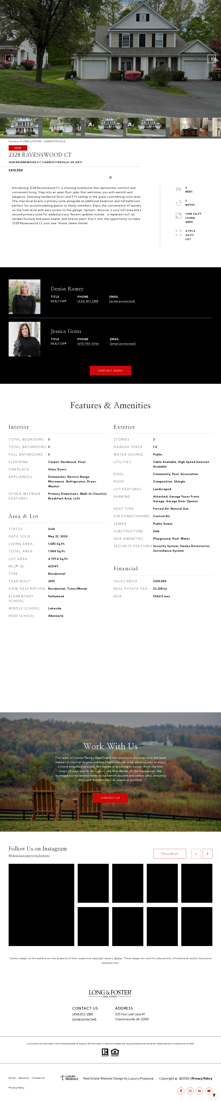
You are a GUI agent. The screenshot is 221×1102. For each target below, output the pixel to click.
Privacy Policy (16, 1087)
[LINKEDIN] (199, 1090)
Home (12, 1077)
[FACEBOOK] (180, 1090)
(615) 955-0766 (88, 343)
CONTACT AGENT (110, 370)
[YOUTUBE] (208, 1090)
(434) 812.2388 (88, 301)
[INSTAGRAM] (190, 1090)
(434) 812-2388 (82, 1014)
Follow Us (169, 853)
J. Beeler (117, 958)
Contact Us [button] (110, 797)
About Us (23, 1077)
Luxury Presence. (141, 1078)
